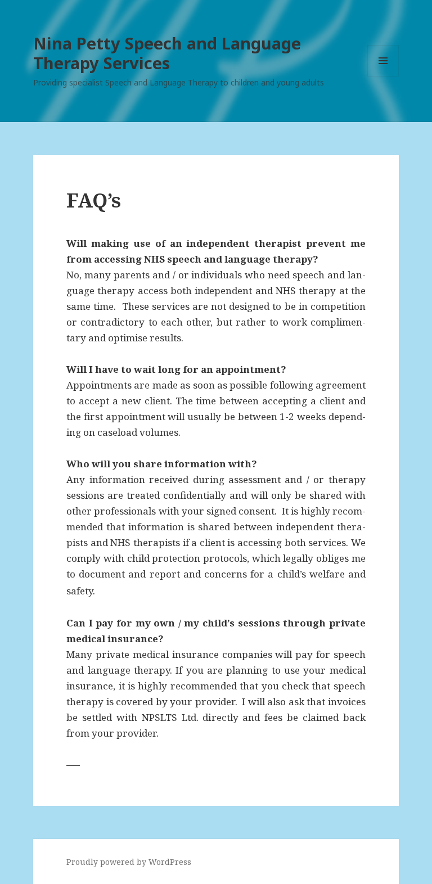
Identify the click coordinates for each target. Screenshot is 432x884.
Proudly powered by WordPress (128, 861)
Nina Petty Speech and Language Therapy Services (167, 53)
